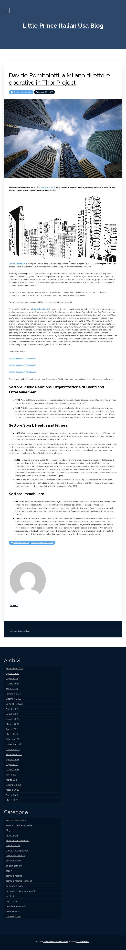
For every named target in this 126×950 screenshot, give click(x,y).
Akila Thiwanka (82, 941)
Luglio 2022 (12, 714)
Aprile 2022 (12, 729)
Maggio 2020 (12, 789)
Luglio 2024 (12, 678)
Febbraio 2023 (13, 693)
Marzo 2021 (12, 779)
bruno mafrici (12, 835)
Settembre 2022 (14, 704)
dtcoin (9, 870)
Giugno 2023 (12, 683)
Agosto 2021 (12, 759)
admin (14, 605)
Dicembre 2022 (13, 698)
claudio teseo (13, 845)
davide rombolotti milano (42, 542)
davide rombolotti (21, 542)
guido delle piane (14, 886)
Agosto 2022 (12, 709)
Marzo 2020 (12, 800)
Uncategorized (13, 916)
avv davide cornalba (16, 820)
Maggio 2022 (12, 724)
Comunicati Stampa (22, 92)
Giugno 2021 (12, 769)
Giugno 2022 (12, 719)
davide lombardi (14, 860)
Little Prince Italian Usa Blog (63, 25)
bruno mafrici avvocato (17, 840)
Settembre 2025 (14, 668)
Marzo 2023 (12, 688)
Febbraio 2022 (13, 739)
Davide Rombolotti (46, 187)
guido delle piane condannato (21, 891)
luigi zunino (12, 901)
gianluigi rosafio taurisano (19, 881)
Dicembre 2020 (13, 785)
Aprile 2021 (11, 774)
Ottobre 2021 (13, 749)
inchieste (10, 896)
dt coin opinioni (14, 865)
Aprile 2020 (12, 795)
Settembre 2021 (14, 754)
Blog (8, 830)
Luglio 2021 (12, 764)
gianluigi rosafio (14, 875)
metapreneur (12, 911)
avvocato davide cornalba (19, 825)
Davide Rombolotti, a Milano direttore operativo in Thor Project (59, 79)
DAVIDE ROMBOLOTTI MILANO (22, 358)
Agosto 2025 (12, 673)
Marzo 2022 (12, 734)
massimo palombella (16, 906)
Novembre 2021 (14, 744)
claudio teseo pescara (17, 850)
